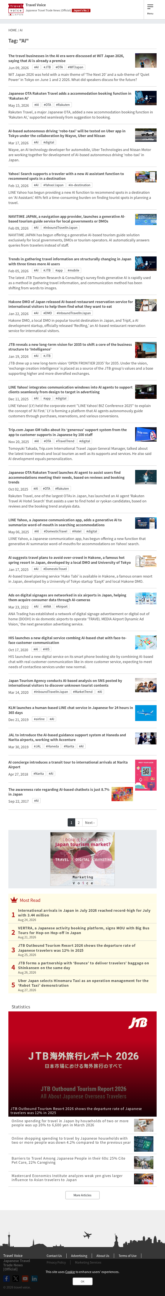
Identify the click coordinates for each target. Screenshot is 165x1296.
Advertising (79, 1255)
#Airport (61, 606)
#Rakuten (63, 104)
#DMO (47, 313)
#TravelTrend (65, 441)
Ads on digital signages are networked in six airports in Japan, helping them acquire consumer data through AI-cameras (67, 597)
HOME (12, 30)
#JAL (37, 746)
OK (82, 1281)
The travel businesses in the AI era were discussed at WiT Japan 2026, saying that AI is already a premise (66, 58)
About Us (102, 1255)
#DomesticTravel (55, 531)
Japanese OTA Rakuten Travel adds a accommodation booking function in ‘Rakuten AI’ (69, 96)
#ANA (47, 606)
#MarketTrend (83, 691)
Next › (90, 822)
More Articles (82, 1195)
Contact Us (54, 1255)
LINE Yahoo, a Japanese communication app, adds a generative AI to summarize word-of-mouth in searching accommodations (65, 522)
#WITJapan (75, 67)
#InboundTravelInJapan (60, 227)
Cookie (70, 1272)
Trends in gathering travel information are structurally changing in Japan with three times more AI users (69, 261)
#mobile (73, 270)
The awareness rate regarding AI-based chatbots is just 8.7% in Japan (58, 792)
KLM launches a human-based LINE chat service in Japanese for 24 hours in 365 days (70, 710)
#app (59, 270)
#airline (39, 719)
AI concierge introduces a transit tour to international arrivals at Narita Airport (68, 764)
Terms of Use (128, 1255)
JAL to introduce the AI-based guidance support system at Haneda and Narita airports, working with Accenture (67, 737)
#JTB (47, 67)
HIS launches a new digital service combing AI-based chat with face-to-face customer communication (67, 640)
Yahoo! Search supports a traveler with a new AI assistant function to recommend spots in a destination (66, 176)
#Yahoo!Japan (53, 185)
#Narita (69, 746)
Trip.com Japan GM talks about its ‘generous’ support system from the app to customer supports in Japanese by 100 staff (67, 432)
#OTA (59, 67)
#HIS (46, 649)
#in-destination (79, 185)
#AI (36, 67)
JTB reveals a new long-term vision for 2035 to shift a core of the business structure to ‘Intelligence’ (70, 347)
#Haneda (52, 746)
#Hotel (76, 531)
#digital (48, 142)
